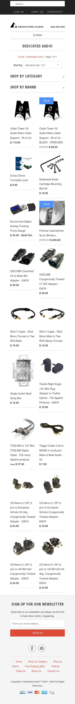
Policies (56, 666)
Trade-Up (20, 671)
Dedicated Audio (37, 46)
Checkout (55, 11)
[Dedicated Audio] (37, 24)
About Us (36, 671)
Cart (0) (37, 11)
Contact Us (53, 671)
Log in (19, 11)
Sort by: (18, 65)
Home (19, 661)
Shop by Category (37, 661)
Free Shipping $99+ (35, 666)
